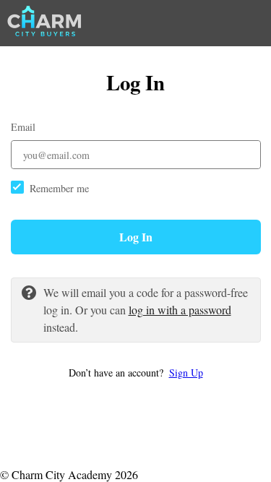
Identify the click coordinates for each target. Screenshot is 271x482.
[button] (136, 372)
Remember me (59, 188)
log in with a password (180, 309)
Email (23, 127)
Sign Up (186, 372)
